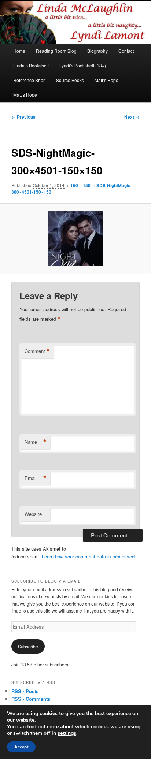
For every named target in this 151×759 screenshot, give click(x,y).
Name (36, 442)
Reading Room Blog (56, 51)
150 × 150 (80, 185)
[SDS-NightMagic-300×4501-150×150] (75, 238)
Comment (37, 351)
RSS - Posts (24, 691)
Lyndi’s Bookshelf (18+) (82, 65)
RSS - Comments (30, 698)
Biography (97, 51)
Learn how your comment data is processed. (89, 556)
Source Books (70, 80)
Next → (132, 117)
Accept (21, 747)
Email (36, 478)
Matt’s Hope (106, 80)
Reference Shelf (29, 80)
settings (67, 733)
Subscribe (28, 646)
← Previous (23, 117)
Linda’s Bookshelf (31, 65)
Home (19, 51)
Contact (126, 51)
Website (33, 513)
